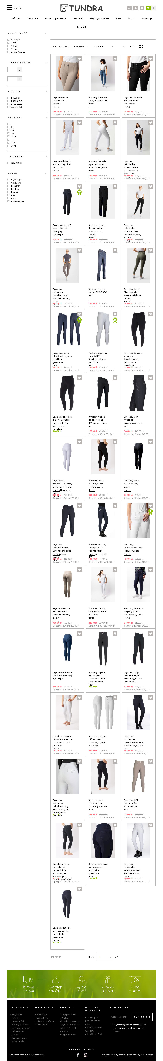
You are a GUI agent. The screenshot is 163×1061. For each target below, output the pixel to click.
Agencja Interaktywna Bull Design (139, 1055)
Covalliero (16, 182)
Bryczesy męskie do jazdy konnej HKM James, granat (98, 419)
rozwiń (117, 1031)
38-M (13, 145)
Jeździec (16, 18)
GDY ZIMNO (16, 163)
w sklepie (15, 39)
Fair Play (15, 189)
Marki (131, 18)
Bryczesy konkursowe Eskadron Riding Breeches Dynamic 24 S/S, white (62, 806)
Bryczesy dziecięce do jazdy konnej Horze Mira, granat (133, 611)
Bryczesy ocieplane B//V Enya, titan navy (62, 674)
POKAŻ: (99, 46)
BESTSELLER (17, 104)
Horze (14, 198)
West (118, 18)
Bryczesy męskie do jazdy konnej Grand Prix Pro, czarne (97, 230)
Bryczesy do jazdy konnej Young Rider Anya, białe (62, 164)
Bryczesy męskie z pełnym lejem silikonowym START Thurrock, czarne (98, 677)
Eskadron (15, 185)
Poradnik (81, 27)
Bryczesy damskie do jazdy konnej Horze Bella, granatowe (62, 932)
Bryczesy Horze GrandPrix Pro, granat (131, 483)
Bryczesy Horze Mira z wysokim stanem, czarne (96, 483)
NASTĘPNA (55, 957)
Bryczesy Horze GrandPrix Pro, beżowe (60, 100)
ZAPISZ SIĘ (142, 1017)
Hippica (14, 192)
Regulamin (17, 1014)
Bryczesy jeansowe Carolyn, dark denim (98, 99)
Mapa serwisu (18, 1041)
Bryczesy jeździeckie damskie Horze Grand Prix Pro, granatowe (131, 167)
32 (12, 127)
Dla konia (33, 18)
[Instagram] (85, 1055)
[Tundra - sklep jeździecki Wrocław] (81, 8)
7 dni (13, 42)
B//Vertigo (16, 179)
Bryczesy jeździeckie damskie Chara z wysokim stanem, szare (61, 295)
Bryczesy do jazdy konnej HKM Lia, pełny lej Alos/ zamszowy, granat (97, 549)
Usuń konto (42, 1024)
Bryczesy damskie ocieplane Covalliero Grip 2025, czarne (133, 357)
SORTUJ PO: (59, 46)
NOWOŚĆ (15, 98)
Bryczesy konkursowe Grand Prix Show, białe (133, 547)
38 (12, 139)
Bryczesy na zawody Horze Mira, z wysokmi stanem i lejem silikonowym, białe (62, 486)
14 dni (14, 48)
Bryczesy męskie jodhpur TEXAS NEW (98, 291)
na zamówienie (18, 52)
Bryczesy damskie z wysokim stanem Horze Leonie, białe (98, 164)
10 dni (14, 45)
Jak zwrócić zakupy (21, 1027)
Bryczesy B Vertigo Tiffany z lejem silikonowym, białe (98, 739)
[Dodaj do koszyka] (77, 111)
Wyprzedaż (16, 107)
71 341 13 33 (70, 1027)
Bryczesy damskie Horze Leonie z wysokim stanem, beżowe (62, 613)
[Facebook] (78, 1055)
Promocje (146, 18)
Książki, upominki (99, 18)
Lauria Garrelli (17, 201)
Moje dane (42, 1014)
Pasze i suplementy (55, 18)
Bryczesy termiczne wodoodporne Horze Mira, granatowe (98, 869)
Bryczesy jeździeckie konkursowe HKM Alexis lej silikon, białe (132, 870)
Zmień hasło (42, 1017)
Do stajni (77, 18)
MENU (18, 8)
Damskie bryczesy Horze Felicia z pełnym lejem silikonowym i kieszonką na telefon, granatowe (62, 872)
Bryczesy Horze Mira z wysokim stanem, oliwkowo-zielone (133, 294)
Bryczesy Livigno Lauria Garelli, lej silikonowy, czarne (133, 675)
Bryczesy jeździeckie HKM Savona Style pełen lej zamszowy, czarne (62, 550)
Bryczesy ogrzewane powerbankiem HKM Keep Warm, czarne (133, 741)
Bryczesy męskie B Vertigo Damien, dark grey (62, 228)
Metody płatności (20, 1024)
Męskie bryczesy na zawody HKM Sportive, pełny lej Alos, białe (98, 357)
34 (12, 130)
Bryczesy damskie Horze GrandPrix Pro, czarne (133, 100)
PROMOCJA (16, 101)
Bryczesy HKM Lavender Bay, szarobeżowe (131, 803)
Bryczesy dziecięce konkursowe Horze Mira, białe (98, 611)
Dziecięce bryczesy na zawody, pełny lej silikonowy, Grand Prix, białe (62, 741)
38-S (13, 142)
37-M (13, 136)
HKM (13, 195)
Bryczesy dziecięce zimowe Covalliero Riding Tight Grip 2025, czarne (62, 421)
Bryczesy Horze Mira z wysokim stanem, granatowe (98, 803)
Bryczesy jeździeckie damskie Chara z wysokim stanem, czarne (132, 231)
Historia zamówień (45, 1021)
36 (12, 133)
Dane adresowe (19, 1037)
